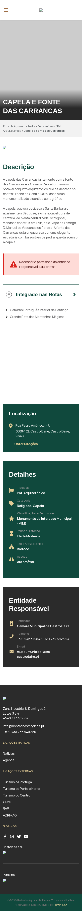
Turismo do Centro (16, 795)
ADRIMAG (10, 815)
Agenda (8, 760)
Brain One (61, 905)
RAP (6, 808)
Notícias (9, 753)
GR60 (7, 802)
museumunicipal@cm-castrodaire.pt (34, 654)
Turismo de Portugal (17, 782)
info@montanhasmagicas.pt (23, 726)
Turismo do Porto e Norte (21, 788)
